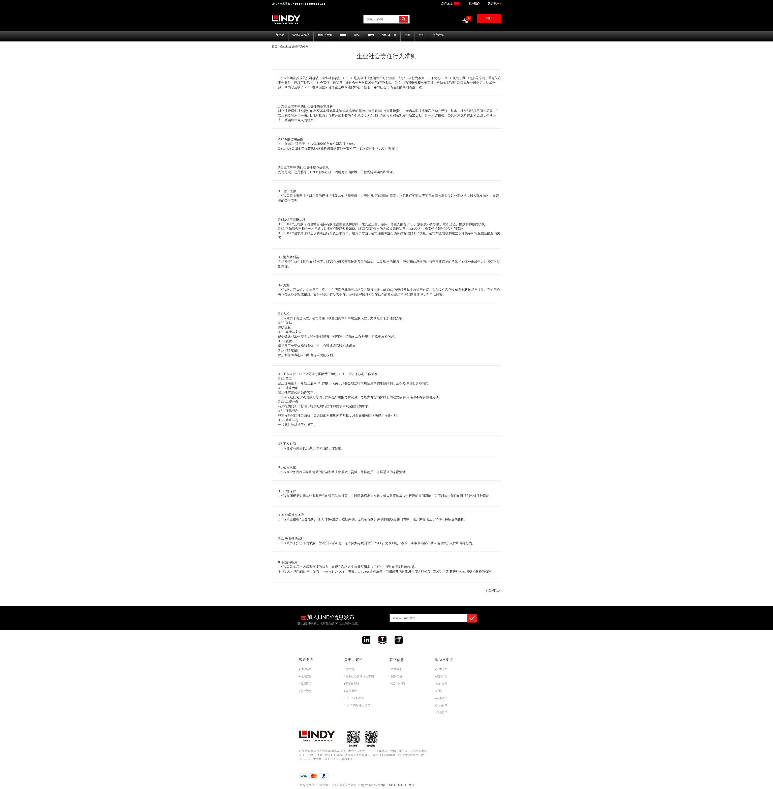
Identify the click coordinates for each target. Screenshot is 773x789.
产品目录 (441, 705)
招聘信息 (396, 676)
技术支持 (441, 669)
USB (343, 35)
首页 (274, 46)
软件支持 (441, 683)
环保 (439, 690)
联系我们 (396, 669)
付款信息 (306, 669)
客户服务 (474, 3)
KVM (371, 35)
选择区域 (447, 3)
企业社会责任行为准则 (294, 46)
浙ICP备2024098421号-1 (397, 785)
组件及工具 (389, 34)
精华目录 (441, 712)
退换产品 (441, 676)
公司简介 (351, 669)
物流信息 (306, 676)
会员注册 (441, 698)
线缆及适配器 (300, 34)
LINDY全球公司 (354, 698)
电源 (407, 34)
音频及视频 (325, 34)
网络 (357, 34)
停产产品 (438, 34)
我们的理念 (352, 683)
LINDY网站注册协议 (357, 705)
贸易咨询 (306, 683)
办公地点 (306, 690)
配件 (421, 34)
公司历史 (351, 690)
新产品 (280, 34)
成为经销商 (397, 683)
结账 (489, 18)
